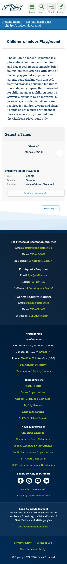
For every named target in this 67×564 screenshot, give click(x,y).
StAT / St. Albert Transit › (33, 418)
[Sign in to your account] (51, 8)
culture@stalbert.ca (37, 302)
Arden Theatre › (34, 385)
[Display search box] (42, 8)
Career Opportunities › (33, 392)
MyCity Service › (33, 405)
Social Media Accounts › (33, 489)
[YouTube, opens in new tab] (38, 481)
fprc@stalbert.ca (37, 275)
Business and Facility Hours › (33, 371)
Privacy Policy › (23, 542)
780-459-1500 (28, 358)
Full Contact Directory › (33, 364)
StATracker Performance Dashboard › (33, 465)
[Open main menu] (32, 8)
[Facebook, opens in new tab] (21, 481)
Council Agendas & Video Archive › (33, 445)
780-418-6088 (37, 254)
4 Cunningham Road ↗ (40, 288)
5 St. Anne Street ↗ (40, 315)
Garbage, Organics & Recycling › (33, 398)
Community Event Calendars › (33, 439)
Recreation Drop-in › (38, 21)
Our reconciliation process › (34, 526)
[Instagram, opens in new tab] (29, 481)
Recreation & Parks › (33, 411)
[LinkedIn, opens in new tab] (46, 481)
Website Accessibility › (33, 549)
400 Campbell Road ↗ (40, 260)
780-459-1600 (38, 309)
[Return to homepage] (13, 7)
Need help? (49, 208)
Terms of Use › (45, 542)
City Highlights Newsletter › (33, 495)
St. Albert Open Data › (33, 458)
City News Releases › (33, 432)
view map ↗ (43, 351)
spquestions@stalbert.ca (37, 247)
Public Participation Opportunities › (33, 452)
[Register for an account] (61, 8)
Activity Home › (12, 21)
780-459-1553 (37, 281)
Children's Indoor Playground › (23, 25)
